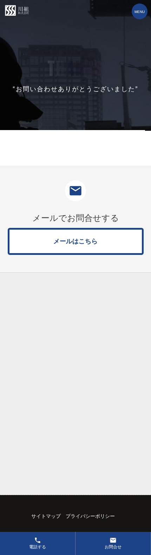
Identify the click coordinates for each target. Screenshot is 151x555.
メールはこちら (75, 241)
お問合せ (113, 543)
